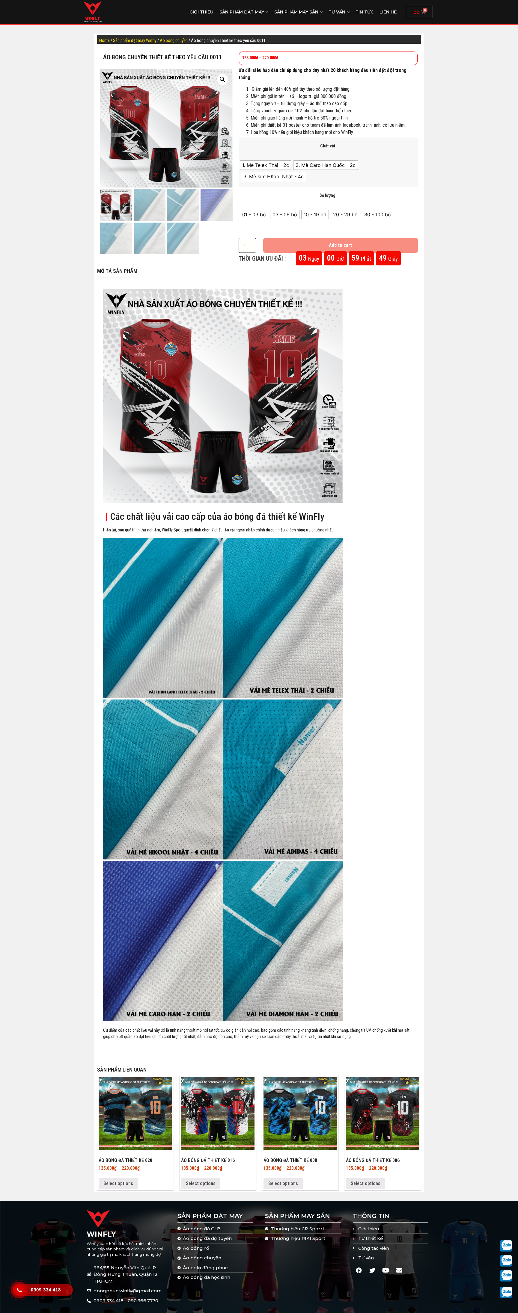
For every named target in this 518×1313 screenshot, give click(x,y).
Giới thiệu (201, 12)
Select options (118, 1183)
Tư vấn (337, 12)
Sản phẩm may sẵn (296, 12)
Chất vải (327, 146)
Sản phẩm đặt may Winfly (134, 40)
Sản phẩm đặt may (241, 12)
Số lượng (327, 196)
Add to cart (340, 245)
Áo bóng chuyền (174, 40)
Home (104, 40)
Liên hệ (388, 12)
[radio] (265, 165)
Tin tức (365, 12)
